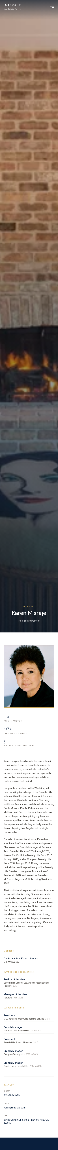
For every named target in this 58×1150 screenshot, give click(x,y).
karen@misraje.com (15, 1107)
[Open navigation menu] (52, 6)
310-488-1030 (12, 1095)
